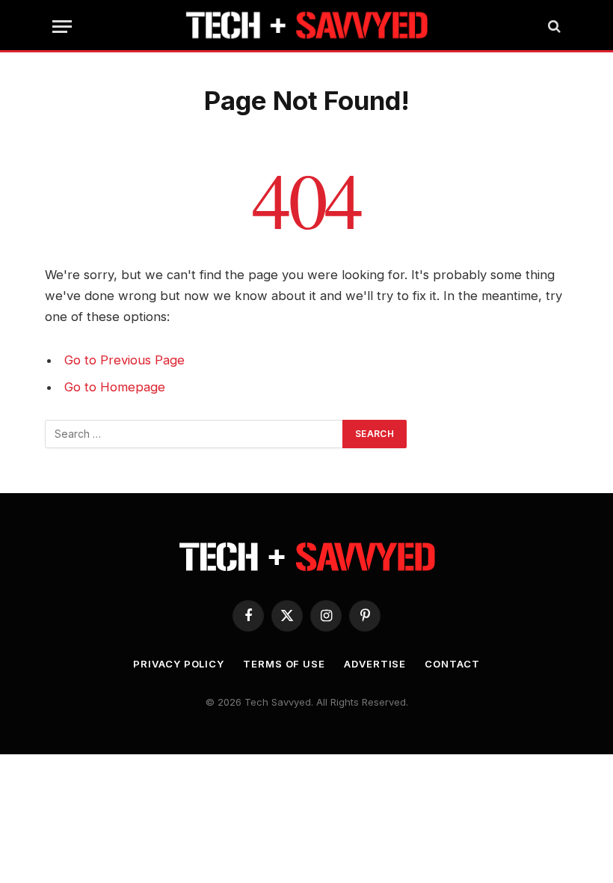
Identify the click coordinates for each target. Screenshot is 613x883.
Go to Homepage (114, 386)
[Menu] (62, 26)
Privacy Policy (178, 664)
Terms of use (284, 664)
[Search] (553, 26)
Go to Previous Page (124, 359)
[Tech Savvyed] (307, 26)
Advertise (375, 664)
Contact (452, 664)
